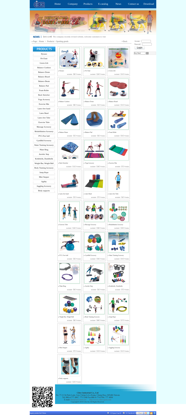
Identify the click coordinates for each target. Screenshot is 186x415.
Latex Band (88, 194)
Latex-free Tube (113, 194)
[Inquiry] (128, 413)
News (118, 3)
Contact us (133, 3)
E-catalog (103, 3)
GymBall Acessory (90, 255)
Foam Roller (112, 132)
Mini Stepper (63, 348)
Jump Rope (112, 317)
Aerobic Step (89, 286)
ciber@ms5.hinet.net (78, 400)
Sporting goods (62, 41)
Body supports (63, 378)
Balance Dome (89, 101)
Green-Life (112, 71)
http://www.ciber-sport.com (100, 400)
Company (73, 3)
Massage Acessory (90, 224)
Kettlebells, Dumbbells (116, 286)
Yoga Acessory (89, 163)
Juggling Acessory (114, 348)
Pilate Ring (62, 286)
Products (88, 3)
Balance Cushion (64, 101)
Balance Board (113, 101)
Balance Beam (63, 132)
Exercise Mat (113, 163)
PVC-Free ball (63, 255)
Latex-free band (64, 194)
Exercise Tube (63, 224)
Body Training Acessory (92, 317)
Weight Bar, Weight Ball (66, 317)
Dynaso (61, 71)
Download (148, 3)
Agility (87, 348)
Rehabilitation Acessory (116, 224)
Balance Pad (88, 132)
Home (58, 3)
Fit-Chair (87, 71)
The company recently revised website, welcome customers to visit (79, 37)
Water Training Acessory (116, 255)
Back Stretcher (63, 163)
